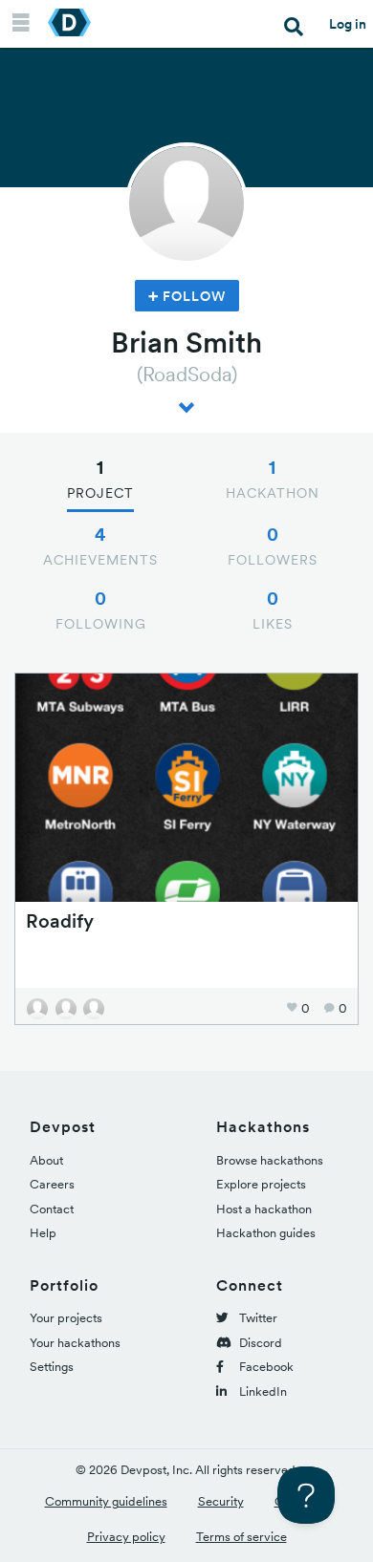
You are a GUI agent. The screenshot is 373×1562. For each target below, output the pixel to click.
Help (43, 1233)
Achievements (100, 545)
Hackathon (272, 479)
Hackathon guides (266, 1233)
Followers (273, 545)
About (46, 1160)
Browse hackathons (269, 1160)
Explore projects (261, 1184)
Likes (272, 609)
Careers (52, 1184)
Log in (347, 23)
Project (100, 479)
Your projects (66, 1318)
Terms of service (241, 1537)
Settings (52, 1367)
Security (221, 1501)
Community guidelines (106, 1501)
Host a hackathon (264, 1209)
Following (100, 609)
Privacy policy (126, 1537)
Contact (52, 1209)
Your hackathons (75, 1343)
